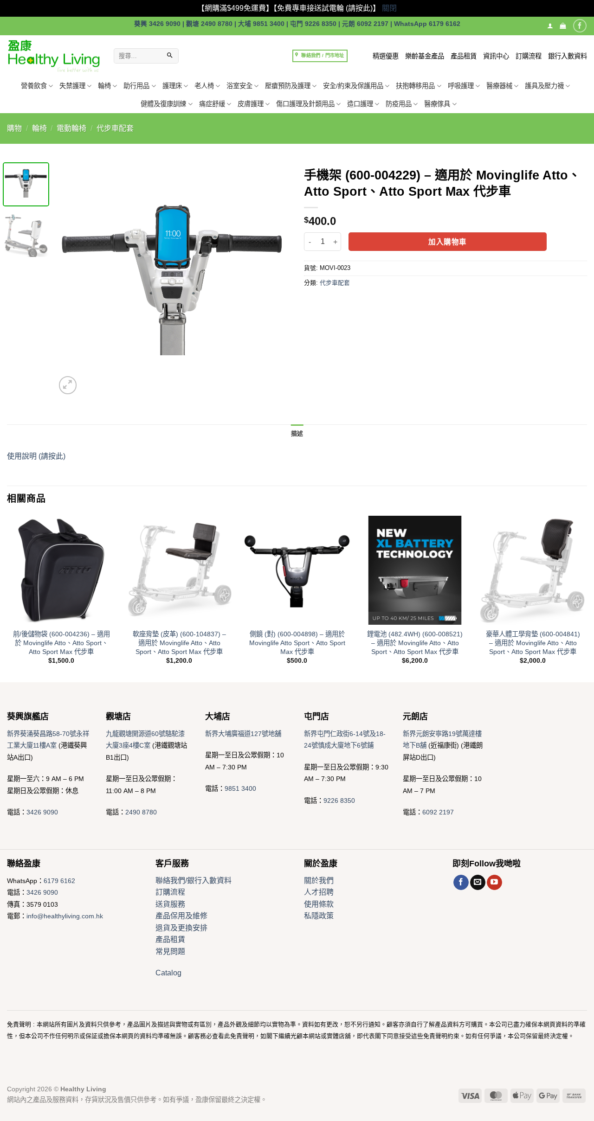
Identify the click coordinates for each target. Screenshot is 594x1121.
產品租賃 (464, 56)
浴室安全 (239, 86)
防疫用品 (399, 104)
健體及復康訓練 (163, 104)
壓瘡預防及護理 (287, 86)
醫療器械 (499, 86)
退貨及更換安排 (181, 928)
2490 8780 (141, 812)
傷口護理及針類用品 (305, 104)
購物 (14, 128)
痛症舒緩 (212, 104)
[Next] (273, 279)
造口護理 (360, 104)
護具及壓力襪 (544, 86)
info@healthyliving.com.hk (64, 916)
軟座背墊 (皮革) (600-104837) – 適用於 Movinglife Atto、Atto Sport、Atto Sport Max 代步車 (179, 642)
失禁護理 (72, 86)
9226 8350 (339, 800)
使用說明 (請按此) (36, 456)
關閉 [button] (389, 8)
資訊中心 (496, 56)
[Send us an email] (477, 882)
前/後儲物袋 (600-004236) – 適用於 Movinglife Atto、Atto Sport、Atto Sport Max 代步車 (61, 642)
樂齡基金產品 (424, 56)
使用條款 (319, 904)
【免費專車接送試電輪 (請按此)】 (326, 8)
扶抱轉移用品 (415, 86)
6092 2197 (438, 812)
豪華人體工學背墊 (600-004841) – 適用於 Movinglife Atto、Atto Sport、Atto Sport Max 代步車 (533, 642)
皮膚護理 (251, 104)
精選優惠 (386, 56)
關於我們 (319, 880)
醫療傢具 (437, 104)
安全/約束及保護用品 (353, 86)
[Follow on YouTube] (494, 882)
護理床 (172, 86)
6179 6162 (59, 880)
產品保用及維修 (181, 916)
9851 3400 (240, 788)
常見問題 (170, 951)
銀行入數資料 (567, 56)
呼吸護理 (461, 86)
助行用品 (136, 86)
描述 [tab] (297, 433)
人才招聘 (319, 892)
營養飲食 (34, 86)
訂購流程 (529, 56)
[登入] (550, 26)
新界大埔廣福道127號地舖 (243, 733)
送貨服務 (170, 904)
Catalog (168, 973)
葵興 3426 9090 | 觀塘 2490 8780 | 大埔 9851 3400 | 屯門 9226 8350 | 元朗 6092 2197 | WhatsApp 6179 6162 (297, 23)
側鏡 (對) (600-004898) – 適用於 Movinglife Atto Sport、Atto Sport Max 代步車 (297, 642)
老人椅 (204, 86)
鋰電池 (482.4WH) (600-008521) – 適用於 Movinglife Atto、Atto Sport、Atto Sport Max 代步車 (415, 642)
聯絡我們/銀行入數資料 (193, 880)
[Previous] (72, 279)
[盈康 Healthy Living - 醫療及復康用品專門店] (53, 56)
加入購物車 (447, 242)
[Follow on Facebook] (580, 25)
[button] (563, 26)
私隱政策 (319, 916)
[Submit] (170, 56)
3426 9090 (42, 812)
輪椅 (104, 86)
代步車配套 (115, 128)
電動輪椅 (71, 128)
